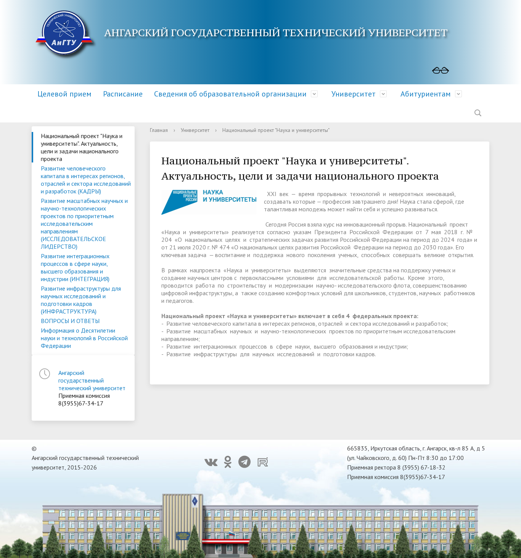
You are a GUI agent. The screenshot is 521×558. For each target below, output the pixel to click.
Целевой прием (64, 94)
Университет (353, 94)
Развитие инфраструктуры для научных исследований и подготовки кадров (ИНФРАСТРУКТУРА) (81, 300)
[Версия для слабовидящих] (440, 70)
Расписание (123, 94)
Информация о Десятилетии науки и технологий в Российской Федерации (84, 337)
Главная (159, 130)
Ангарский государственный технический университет (91, 380)
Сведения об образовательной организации (230, 94)
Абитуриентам (425, 94)
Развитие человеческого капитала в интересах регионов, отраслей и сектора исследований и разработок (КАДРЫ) (86, 179)
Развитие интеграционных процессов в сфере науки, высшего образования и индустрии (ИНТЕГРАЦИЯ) (75, 267)
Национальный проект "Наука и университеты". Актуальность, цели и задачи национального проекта (81, 147)
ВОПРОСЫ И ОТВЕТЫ (70, 321)
